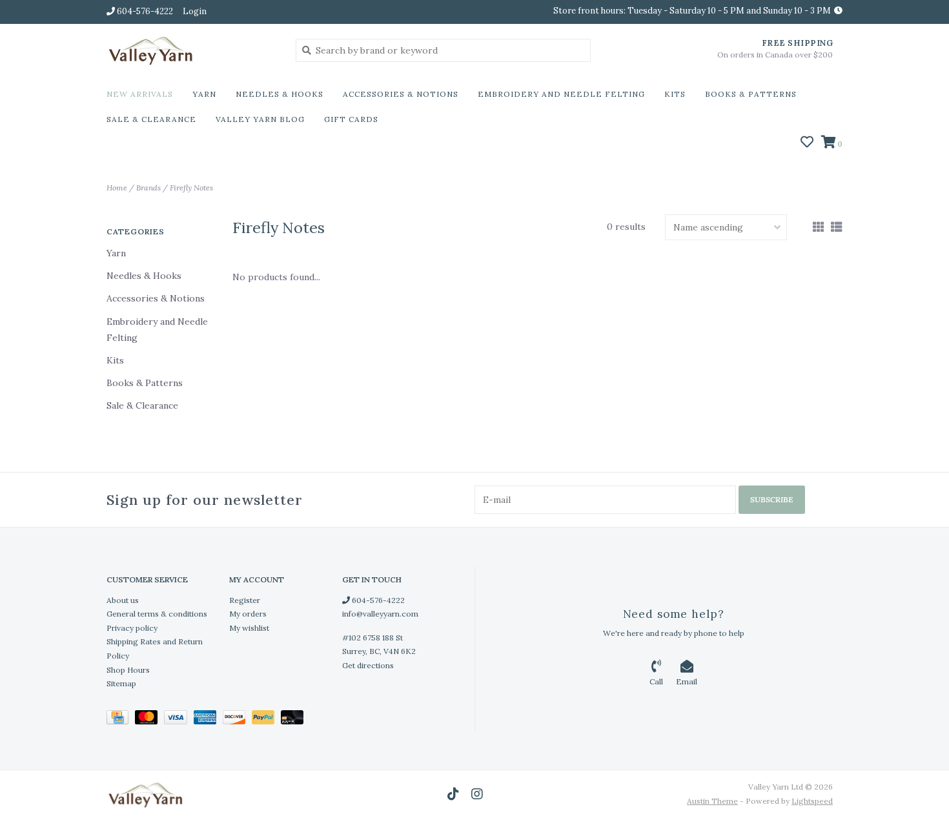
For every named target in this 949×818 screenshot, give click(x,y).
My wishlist (249, 628)
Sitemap (121, 683)
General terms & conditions (157, 614)
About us (123, 600)
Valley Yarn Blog (260, 119)
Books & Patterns (751, 94)
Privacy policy (132, 628)
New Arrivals (140, 94)
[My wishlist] (807, 143)
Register (244, 600)
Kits (675, 94)
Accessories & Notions (400, 94)
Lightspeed (812, 801)
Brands (148, 187)
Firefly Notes (191, 187)
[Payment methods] (121, 719)
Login (195, 11)
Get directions (368, 665)
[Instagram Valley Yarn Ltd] (477, 794)
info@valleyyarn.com (380, 614)
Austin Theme (712, 801)
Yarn (204, 94)
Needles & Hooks (279, 94)
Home (117, 187)
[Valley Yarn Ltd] (191, 50)
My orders (248, 614)
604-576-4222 (377, 600)
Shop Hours (128, 670)
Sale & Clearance (151, 119)
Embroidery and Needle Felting (561, 94)
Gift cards (351, 119)
